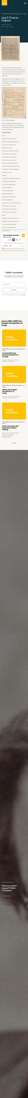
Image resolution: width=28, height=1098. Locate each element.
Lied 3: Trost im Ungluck (14, 79)
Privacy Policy (23, 295)
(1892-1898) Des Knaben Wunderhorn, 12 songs (14, 13)
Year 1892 (4, 79)
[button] (2, 27)
